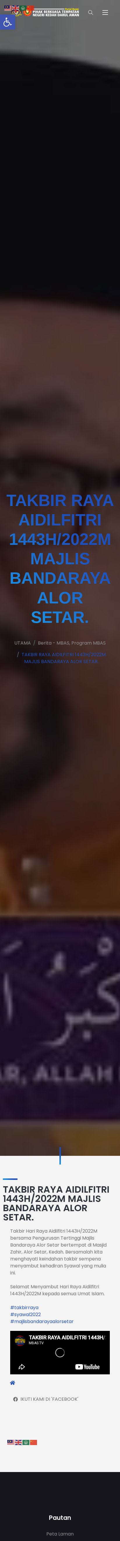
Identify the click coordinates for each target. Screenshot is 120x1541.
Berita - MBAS (53, 643)
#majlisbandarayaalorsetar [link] (42, 1321)
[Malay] (11, 1442)
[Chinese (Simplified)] (34, 1442)
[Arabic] (26, 1442)
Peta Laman (60, 1534)
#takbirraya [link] (24, 1307)
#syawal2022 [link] (25, 1314)
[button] (7, 22)
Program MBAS (88, 643)
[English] (18, 1442)
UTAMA (22, 643)
